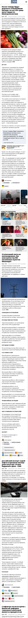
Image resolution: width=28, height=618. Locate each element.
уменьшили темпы (7, 576)
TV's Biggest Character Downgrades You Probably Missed (6, 222)
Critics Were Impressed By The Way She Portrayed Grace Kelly (20, 222)
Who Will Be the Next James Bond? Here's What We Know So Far (20, 248)
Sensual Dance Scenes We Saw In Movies (6, 248)
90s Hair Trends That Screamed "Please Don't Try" (20, 235)
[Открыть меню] (26, 2)
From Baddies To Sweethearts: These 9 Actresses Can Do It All (7, 235)
